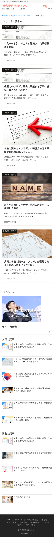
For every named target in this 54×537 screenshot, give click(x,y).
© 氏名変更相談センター (27, 530)
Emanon (32, 533)
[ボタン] (44, 8)
